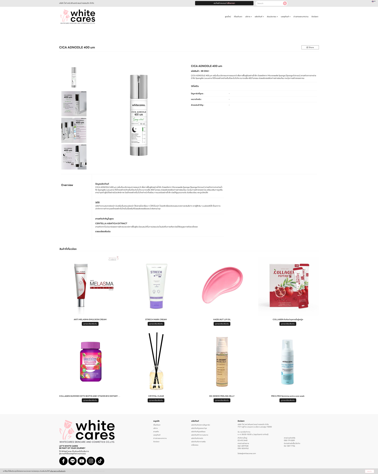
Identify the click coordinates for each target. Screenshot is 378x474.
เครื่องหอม (194, 445)
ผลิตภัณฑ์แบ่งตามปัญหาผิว (200, 425)
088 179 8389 (289, 440)
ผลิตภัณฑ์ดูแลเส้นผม (198, 431)
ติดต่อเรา (314, 16)
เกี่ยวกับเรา (238, 16)
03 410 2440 (242, 440)
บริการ (155, 428)
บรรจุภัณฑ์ (156, 435)
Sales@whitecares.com (247, 453)
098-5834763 (243, 448)
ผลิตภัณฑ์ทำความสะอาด (199, 435)
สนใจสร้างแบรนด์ (224, 3)
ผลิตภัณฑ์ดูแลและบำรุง (199, 428)
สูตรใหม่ (228, 16)
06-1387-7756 (289, 446)
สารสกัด (156, 431)
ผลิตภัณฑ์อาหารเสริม (198, 441)
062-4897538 (243, 446)
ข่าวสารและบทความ (301, 16)
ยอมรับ (369, 471)
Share (311, 47)
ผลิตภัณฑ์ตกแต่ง (197, 438)
